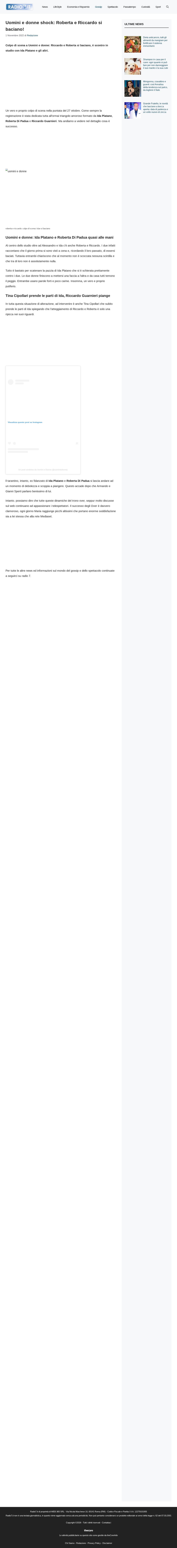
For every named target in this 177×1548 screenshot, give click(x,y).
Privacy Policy (94, 1543)
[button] (167, 7)
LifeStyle (57, 7)
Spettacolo (112, 7)
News (45, 7)
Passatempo (129, 7)
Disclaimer (107, 1543)
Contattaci (106, 1522)
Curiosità (145, 7)
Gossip (98, 7)
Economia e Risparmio (78, 7)
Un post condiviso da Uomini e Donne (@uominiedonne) (43, 470)
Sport (158, 7)
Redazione (81, 1543)
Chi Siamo (69, 1543)
